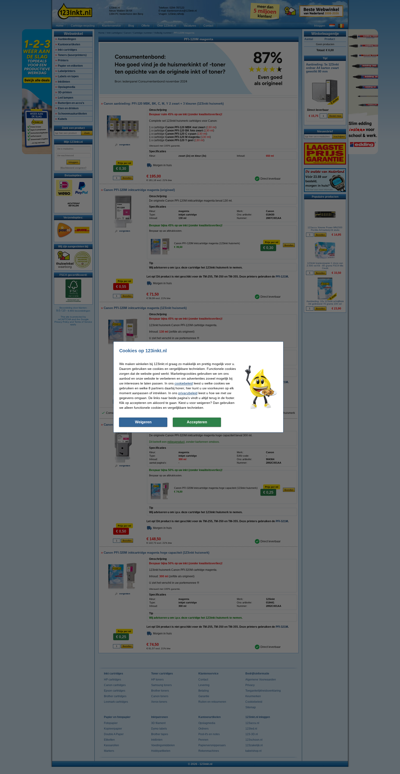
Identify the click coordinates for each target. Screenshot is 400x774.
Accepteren (197, 422)
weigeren (143, 422)
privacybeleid (187, 393)
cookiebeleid (184, 383)
